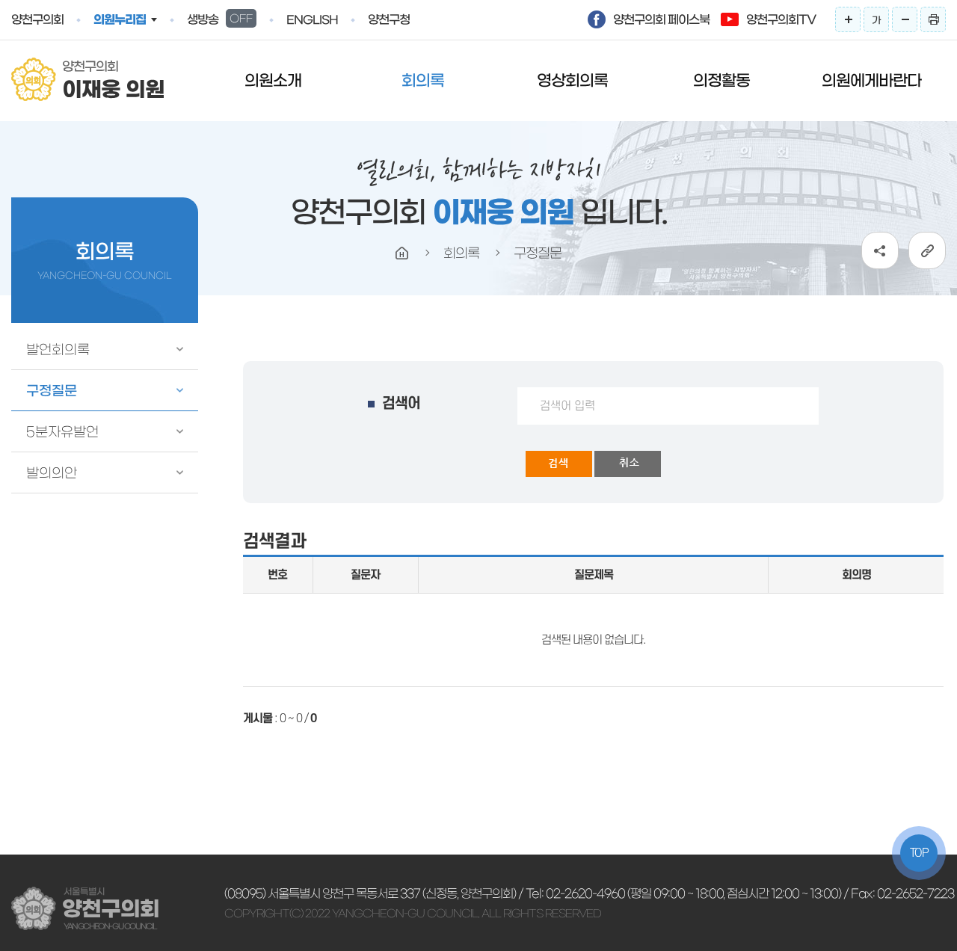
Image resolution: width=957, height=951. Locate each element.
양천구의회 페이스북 (661, 19)
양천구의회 (37, 19)
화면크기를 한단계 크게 (848, 19)
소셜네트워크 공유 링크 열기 (880, 250)
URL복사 (927, 250)
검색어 (401, 404)
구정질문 (51, 391)
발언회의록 (58, 350)
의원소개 (272, 80)
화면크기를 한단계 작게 (904, 19)
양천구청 (389, 19)
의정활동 (721, 80)
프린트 (933, 19)
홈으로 (402, 253)
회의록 (422, 80)
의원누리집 (119, 19)
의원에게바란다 (871, 80)
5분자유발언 (62, 432)
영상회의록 (572, 80)
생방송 (220, 19)
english (312, 19)
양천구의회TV (781, 19)
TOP (919, 853)
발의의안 (51, 473)
